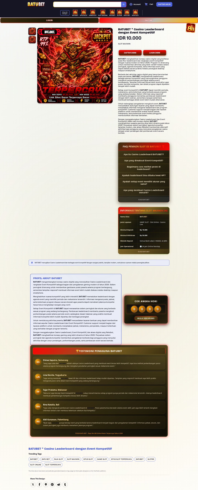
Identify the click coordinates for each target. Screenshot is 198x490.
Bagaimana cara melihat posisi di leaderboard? (144, 168)
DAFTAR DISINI (130, 53)
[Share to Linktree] (46, 484)
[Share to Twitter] (33, 484)
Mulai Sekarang (146, 318)
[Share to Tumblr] (65, 484)
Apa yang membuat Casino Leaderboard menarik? (143, 191)
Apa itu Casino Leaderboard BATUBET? (144, 154)
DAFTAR (148, 20)
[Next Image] (111, 66)
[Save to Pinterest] (52, 484)
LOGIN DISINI (154, 53)
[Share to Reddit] (58, 484)
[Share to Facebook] (39, 484)
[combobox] (87, 4)
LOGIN (49, 20)
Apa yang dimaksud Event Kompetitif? (143, 160)
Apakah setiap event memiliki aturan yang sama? (144, 182)
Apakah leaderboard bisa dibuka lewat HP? (144, 175)
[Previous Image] (39, 66)
